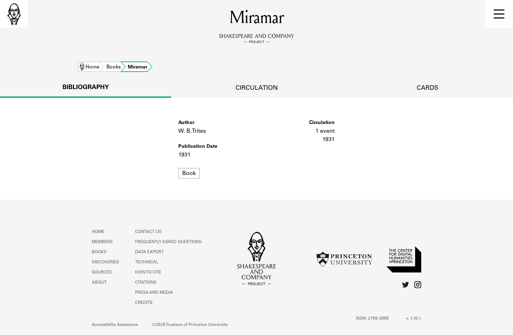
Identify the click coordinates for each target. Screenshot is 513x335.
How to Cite (148, 272)
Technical (146, 262)
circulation (257, 88)
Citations (145, 283)
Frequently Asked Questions (168, 242)
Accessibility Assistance (115, 325)
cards (427, 88)
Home (92, 67)
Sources (102, 272)
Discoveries (105, 262)
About (99, 283)
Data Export (149, 252)
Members (102, 242)
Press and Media (154, 293)
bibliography (85, 88)
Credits (144, 303)
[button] (499, 14)
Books (113, 67)
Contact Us (148, 232)
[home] (14, 14)
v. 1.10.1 (413, 318)
